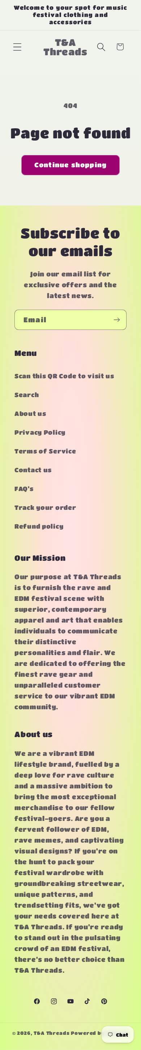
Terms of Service (45, 451)
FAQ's (24, 488)
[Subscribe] (116, 320)
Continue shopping (70, 164)
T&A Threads (51, 1033)
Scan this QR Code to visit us (64, 376)
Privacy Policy (39, 432)
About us (30, 413)
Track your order (45, 507)
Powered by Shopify (100, 1033)
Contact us (33, 469)
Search (26, 394)
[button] (17, 46)
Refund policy (38, 526)
